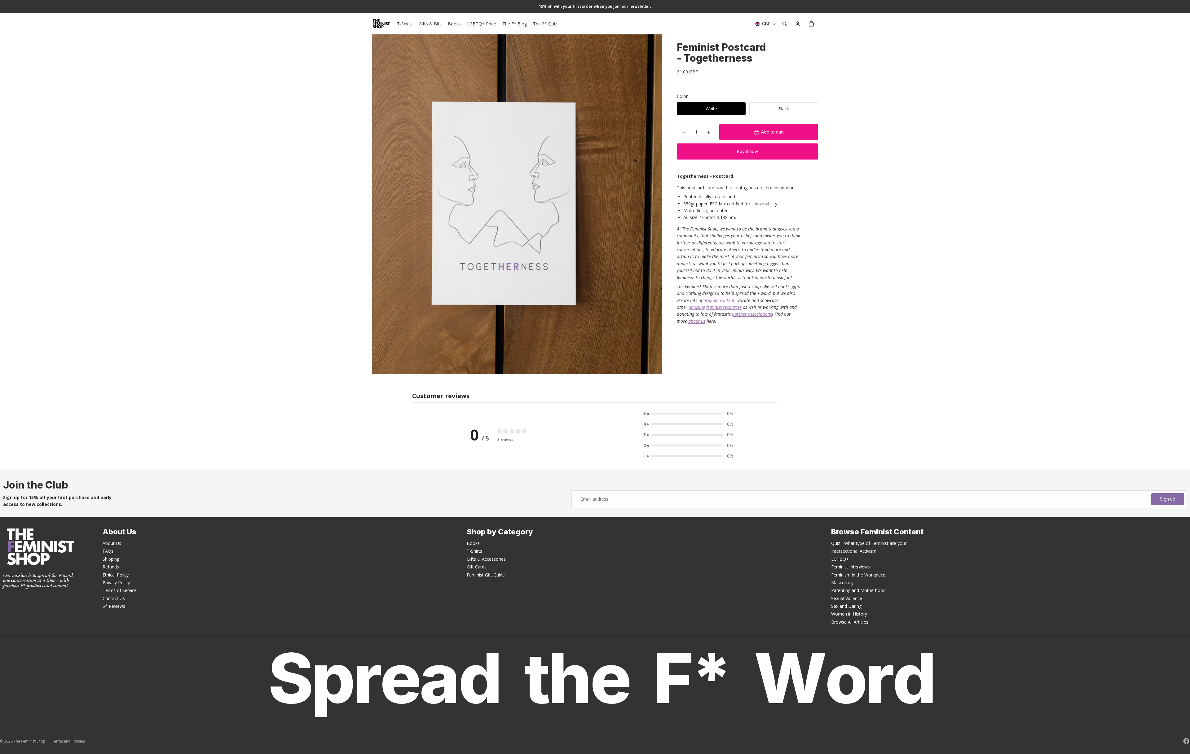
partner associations (752, 314)
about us (696, 321)
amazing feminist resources (715, 307)
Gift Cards (477, 567)
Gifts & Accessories (486, 559)
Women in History (849, 614)
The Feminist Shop (30, 741)
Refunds (111, 567)
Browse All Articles (849, 622)
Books (473, 543)
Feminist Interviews (850, 567)
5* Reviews (114, 606)
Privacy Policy (116, 582)
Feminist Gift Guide (486, 575)
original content (718, 300)
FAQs (108, 551)
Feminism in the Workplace (858, 575)
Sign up (1167, 499)
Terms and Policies (68, 741)
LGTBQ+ (840, 559)
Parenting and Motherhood (858, 590)
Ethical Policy (116, 575)
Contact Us (114, 598)
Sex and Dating (846, 606)
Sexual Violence (846, 598)
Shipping (111, 559)
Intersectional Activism (853, 551)
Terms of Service (120, 590)
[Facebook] (1186, 741)
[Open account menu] (797, 24)
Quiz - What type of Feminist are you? (869, 543)
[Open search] (784, 24)
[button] (688, 413)
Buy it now (747, 151)
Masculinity (842, 582)
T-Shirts (474, 551)
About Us (112, 543)
